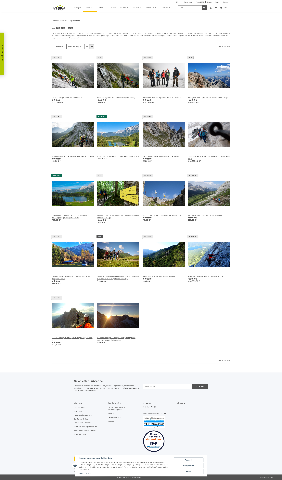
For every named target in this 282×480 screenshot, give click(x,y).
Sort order (57, 47)
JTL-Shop (270, 477)
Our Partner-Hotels (81, 419)
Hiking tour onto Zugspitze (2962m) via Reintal (205, 215)
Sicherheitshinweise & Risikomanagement (116, 408)
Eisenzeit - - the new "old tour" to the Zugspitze (205, 276)
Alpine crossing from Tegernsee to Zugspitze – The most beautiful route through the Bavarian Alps (118, 277)
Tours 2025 (200, 2)
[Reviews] (56, 100)
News (217, 2)
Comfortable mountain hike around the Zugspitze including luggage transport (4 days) (70, 216)
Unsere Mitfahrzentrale (82, 423)
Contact (225, 2)
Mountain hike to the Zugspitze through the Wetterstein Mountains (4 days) (118, 216)
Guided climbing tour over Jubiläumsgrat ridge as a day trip (72, 339)
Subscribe (200, 386)
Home (209, 2)
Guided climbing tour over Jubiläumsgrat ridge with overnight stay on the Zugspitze (116, 339)
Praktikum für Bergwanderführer (86, 427)
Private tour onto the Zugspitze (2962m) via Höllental (162, 98)
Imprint (81, 473)
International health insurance (85, 431)
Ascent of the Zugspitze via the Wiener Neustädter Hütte (73, 156)
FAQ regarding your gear (83, 415)
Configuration (188, 466)
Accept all (188, 460)
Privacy (88, 473)
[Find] (204, 7)
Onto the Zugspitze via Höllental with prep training (116, 98)
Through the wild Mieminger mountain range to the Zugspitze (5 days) (71, 277)
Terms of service (114, 417)
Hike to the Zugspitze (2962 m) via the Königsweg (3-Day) (118, 156)
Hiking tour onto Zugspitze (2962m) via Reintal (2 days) (208, 98)
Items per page (73, 47)
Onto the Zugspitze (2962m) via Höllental (67, 98)
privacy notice (99, 388)
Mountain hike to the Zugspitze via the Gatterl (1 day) (162, 215)
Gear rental (78, 411)
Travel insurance (80, 434)
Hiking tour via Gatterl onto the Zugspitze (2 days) (161, 156)
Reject (188, 471)
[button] (210, 8)
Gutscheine (188, 2)
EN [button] (177, 2)
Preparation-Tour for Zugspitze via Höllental (159, 276)
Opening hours (79, 407)
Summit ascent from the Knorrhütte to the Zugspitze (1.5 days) (209, 157)
